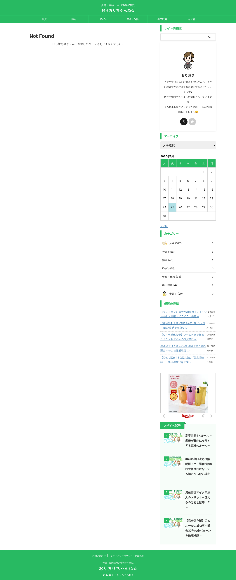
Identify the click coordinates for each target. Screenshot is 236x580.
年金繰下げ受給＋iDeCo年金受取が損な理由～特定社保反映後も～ (183, 348)
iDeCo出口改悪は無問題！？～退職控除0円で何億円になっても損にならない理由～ (198, 469)
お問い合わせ (99, 555)
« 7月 (164, 226)
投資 (44, 19)
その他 (191, 19)
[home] (192, 121)
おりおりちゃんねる (118, 10)
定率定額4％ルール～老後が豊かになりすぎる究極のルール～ (198, 440)
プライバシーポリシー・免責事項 (127, 555)
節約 (73, 19)
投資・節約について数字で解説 (118, 562)
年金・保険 (133, 19)
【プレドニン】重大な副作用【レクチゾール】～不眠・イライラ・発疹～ (183, 314)
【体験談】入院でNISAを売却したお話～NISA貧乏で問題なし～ (182, 325)
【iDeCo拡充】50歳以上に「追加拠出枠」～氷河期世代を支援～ (182, 359)
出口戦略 (162, 19)
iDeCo (103, 19)
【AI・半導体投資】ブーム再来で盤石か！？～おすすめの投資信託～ (182, 337)
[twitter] (184, 121)
